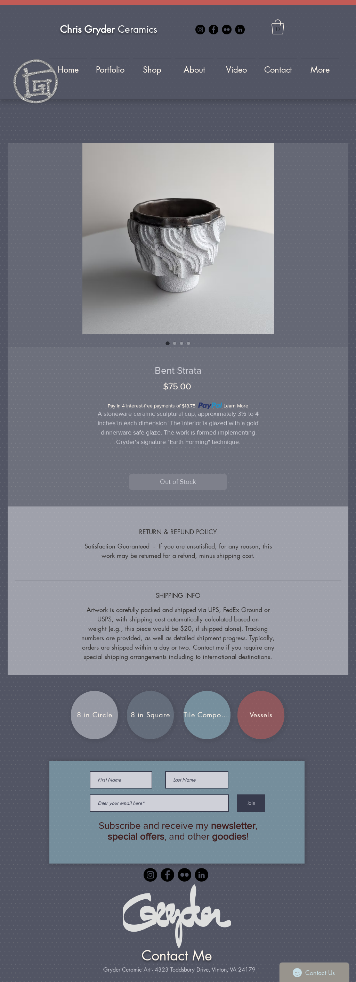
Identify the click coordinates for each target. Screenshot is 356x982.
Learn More (236, 406)
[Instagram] (200, 29)
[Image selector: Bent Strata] (167, 343)
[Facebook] (213, 29)
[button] (278, 26)
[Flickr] (227, 29)
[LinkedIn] (240, 29)
